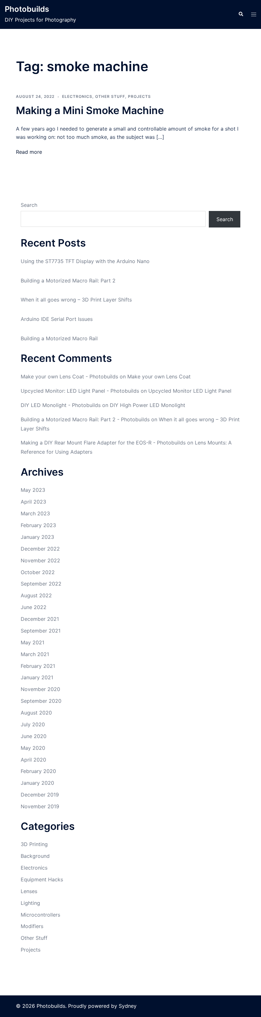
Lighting (30, 903)
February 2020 (38, 771)
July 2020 (33, 724)
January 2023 (37, 537)
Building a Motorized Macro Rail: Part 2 (68, 280)
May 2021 (32, 642)
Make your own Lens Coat (159, 376)
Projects (139, 96)
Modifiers (32, 926)
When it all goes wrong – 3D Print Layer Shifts (76, 299)
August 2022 (36, 595)
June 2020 (33, 736)
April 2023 (33, 501)
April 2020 (33, 759)
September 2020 (41, 701)
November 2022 (40, 560)
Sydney (128, 1006)
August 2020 (36, 712)
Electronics (77, 96)
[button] (240, 14)
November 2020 (40, 689)
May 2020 (33, 748)
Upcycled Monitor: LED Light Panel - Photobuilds (80, 391)
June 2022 (33, 607)
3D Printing (34, 844)
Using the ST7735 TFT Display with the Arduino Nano (85, 261)
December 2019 (40, 794)
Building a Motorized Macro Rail (59, 338)
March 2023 (35, 513)
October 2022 (38, 572)
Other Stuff (110, 96)
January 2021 (37, 677)
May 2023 (33, 490)
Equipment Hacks (42, 879)
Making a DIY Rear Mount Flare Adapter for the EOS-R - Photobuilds (103, 442)
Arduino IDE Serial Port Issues (57, 319)
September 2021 (40, 630)
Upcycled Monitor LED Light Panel (189, 391)
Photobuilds (27, 9)
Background (35, 856)
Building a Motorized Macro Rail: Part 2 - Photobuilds (85, 419)
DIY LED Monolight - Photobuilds (61, 405)
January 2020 (37, 783)
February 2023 (38, 525)
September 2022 (41, 583)
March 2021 (35, 654)
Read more (29, 152)
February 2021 (38, 666)
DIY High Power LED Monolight (147, 405)
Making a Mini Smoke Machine (90, 110)
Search (29, 205)
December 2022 (40, 549)
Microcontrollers (40, 915)
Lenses (29, 891)
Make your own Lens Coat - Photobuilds (69, 376)
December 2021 (40, 619)
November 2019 (40, 806)
